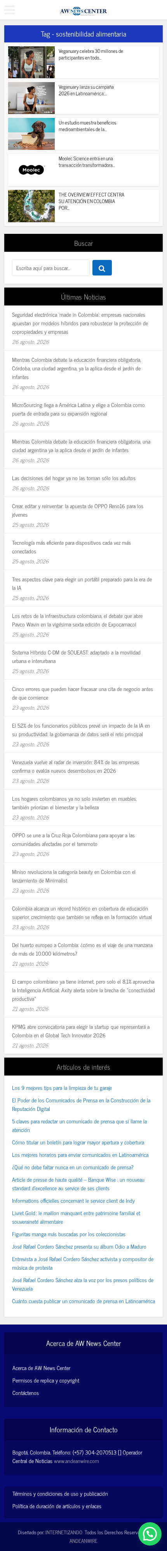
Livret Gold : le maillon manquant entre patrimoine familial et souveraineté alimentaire (76, 1217)
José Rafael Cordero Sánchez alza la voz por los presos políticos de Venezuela (82, 1284)
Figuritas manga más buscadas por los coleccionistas (68, 1233)
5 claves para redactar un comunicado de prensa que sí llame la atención (79, 1125)
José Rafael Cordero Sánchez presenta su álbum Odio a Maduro (79, 1246)
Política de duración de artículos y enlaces (56, 1505)
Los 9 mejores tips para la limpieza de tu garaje (62, 1087)
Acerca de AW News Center (41, 1367)
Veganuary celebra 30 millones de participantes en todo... (91, 54)
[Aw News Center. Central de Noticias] (83, 9)
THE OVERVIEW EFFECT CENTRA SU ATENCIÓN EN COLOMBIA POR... (91, 201)
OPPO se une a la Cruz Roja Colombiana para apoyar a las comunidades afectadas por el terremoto (73, 839)
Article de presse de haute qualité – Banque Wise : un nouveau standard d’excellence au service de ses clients (78, 1183)
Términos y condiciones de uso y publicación (60, 1493)
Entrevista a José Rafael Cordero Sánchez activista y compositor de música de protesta (82, 1263)
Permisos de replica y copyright (45, 1380)
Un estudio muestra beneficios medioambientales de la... (88, 125)
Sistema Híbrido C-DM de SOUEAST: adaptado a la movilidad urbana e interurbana (76, 656)
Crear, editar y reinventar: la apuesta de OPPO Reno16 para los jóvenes (77, 510)
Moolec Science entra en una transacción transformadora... (87, 161)
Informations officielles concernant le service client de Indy (73, 1200)
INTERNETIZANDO (63, 1532)
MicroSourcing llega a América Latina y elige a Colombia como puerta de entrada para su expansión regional (78, 409)
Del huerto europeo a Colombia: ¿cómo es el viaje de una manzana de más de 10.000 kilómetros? (82, 949)
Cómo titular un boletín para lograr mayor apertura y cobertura (78, 1141)
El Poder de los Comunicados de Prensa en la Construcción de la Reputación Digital (81, 1104)
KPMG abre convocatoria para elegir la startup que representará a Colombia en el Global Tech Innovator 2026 (81, 1030)
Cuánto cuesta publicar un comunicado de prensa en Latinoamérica (83, 1300)
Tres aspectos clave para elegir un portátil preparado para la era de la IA (82, 583)
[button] (150, 1534)
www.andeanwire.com (76, 1460)
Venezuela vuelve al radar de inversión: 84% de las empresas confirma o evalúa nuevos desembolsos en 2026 (75, 766)
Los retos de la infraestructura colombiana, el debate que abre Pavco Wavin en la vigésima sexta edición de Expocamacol (77, 619)
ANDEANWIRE (83, 1541)
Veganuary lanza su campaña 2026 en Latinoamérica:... (86, 89)
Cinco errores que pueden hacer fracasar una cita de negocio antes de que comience (82, 693)
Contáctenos (25, 1392)
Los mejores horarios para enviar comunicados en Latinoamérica (80, 1154)
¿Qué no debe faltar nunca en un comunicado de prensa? (73, 1166)
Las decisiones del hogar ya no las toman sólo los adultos (74, 477)
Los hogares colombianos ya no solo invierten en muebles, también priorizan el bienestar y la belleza (74, 802)
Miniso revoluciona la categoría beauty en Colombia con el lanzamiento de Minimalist (74, 875)
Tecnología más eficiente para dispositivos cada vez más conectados (71, 546)
